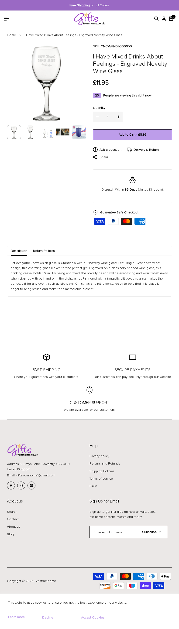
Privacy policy (99, 456)
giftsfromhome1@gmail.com (35, 475)
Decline (47, 617)
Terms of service (101, 479)
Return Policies (44, 251)
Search (12, 512)
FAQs (93, 486)
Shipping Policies (102, 471)
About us (13, 527)
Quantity (99, 108)
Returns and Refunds (105, 463)
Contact (13, 519)
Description (19, 251)
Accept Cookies (92, 617)
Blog (10, 534)
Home (11, 35)
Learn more (16, 617)
